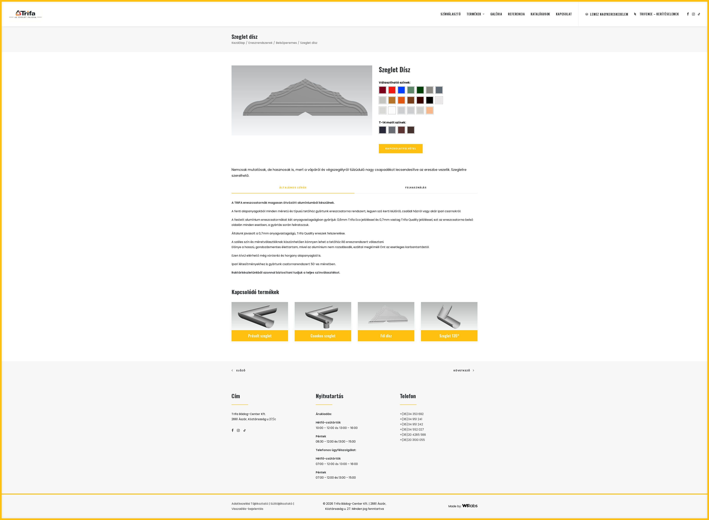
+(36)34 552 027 (412, 429)
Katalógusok (540, 14)
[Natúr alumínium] (420, 110)
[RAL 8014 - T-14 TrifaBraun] (401, 130)
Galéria (496, 14)
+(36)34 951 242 (411, 424)
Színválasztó (451, 14)
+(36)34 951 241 (411, 419)
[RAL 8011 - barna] (411, 100)
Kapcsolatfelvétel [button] (400, 148)
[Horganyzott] (411, 110)
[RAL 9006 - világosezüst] (439, 100)
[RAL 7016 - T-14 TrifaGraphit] (382, 130)
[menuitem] (450, 14)
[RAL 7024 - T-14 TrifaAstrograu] (392, 130)
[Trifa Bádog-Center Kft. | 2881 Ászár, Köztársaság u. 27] (25, 14)
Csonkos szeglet (323, 335)
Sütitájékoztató (281, 504)
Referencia (516, 14)
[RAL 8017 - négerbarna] (420, 100)
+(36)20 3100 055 (412, 440)
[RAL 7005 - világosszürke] (429, 90)
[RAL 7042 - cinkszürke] (382, 100)
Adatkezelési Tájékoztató (250, 504)
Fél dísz (386, 335)
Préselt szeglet (260, 335)
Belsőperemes (286, 43)
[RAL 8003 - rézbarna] (392, 100)
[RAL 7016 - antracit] (439, 90)
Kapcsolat (564, 14)
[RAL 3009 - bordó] (382, 90)
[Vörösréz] (429, 110)
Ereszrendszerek (260, 43)
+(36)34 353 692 (412, 414)
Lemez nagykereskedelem (609, 14)
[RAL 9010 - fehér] (392, 110)
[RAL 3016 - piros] (392, 90)
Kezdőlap (238, 43)
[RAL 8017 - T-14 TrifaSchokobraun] (411, 130)
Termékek (474, 14)
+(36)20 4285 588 (413, 435)
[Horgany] (401, 110)
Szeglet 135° (449, 335)
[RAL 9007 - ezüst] (382, 110)
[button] (688, 14)
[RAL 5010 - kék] (401, 90)
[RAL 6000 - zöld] (411, 90)
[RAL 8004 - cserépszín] (401, 100)
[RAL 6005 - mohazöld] (420, 90)
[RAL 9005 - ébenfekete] (429, 100)
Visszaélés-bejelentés (247, 509)
